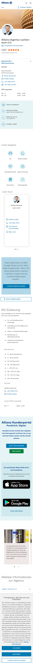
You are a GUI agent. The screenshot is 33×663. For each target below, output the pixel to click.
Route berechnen (10, 76)
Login (2, 7)
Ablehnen (16, 654)
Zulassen (16, 648)
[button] (26, 3)
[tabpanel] (16, 79)
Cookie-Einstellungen (16, 286)
